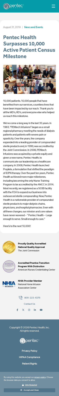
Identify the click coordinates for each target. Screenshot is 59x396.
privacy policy (40, 377)
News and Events (33, 27)
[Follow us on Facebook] (17, 309)
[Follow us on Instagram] (29, 309)
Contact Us (29, 303)
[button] (29, 390)
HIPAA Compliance (29, 357)
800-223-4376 (32, 297)
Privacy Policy (29, 350)
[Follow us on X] (23, 309)
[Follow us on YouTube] (41, 309)
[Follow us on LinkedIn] (35, 309)
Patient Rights (29, 363)
